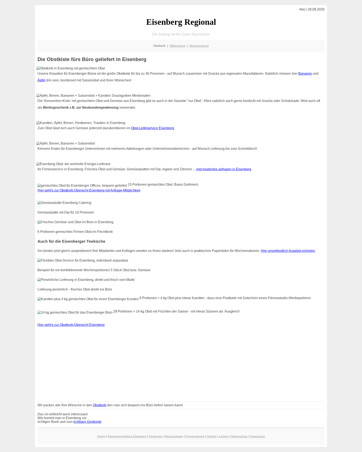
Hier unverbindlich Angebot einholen (288, 251)
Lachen (224, 436)
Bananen (305, 73)
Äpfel (41, 80)
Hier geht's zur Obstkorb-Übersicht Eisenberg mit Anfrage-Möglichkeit (88, 190)
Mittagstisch (177, 45)
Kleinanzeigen (173, 436)
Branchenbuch (199, 45)
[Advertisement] (181, 367)
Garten (211, 436)
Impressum (257, 436)
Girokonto (155, 436)
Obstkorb (99, 405)
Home (101, 436)
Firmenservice (195, 436)
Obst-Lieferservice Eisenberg (152, 128)
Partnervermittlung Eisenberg (127, 436)
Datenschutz (239, 436)
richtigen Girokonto (87, 421)
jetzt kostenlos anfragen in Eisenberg (223, 169)
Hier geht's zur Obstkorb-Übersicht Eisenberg (71, 325)
